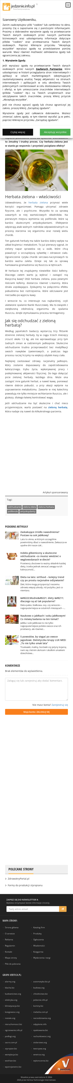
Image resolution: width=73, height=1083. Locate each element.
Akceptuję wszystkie (55, 132)
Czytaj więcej (18, 132)
